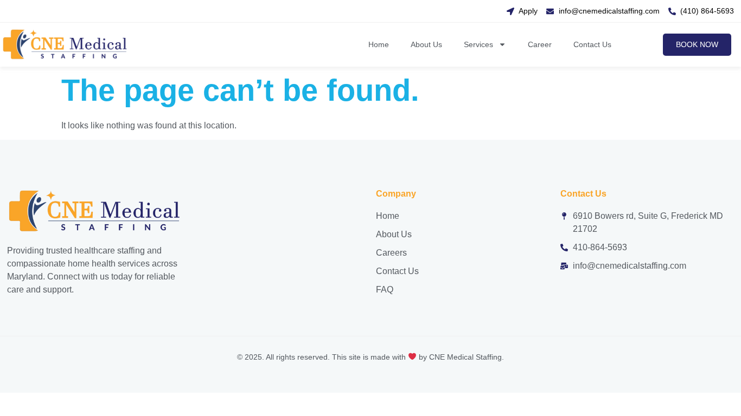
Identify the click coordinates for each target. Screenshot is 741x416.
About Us (426, 44)
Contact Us (592, 44)
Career (540, 44)
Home (378, 44)
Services (478, 44)
